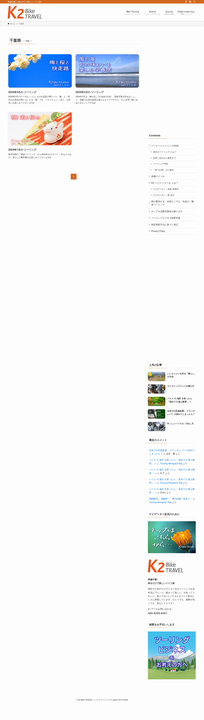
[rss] (190, 2)
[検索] (194, 2)
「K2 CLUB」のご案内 (163, 169)
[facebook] (186, 2)
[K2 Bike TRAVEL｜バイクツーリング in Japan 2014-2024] (25, 12)
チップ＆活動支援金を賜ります (166, 211)
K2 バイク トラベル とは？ (164, 182)
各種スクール (158, 176)
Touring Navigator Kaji (171, 463)
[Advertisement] (172, 57)
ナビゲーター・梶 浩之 (163, 195)
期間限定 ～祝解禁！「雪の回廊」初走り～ (170, 498)
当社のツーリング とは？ (164, 151)
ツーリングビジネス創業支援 (165, 217)
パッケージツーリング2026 (165, 145)
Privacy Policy (158, 231)
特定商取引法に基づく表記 (164, 224)
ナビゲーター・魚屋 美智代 (165, 189)
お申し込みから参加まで (164, 157)
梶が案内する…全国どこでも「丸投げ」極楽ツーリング (172, 203)
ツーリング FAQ (160, 163)
